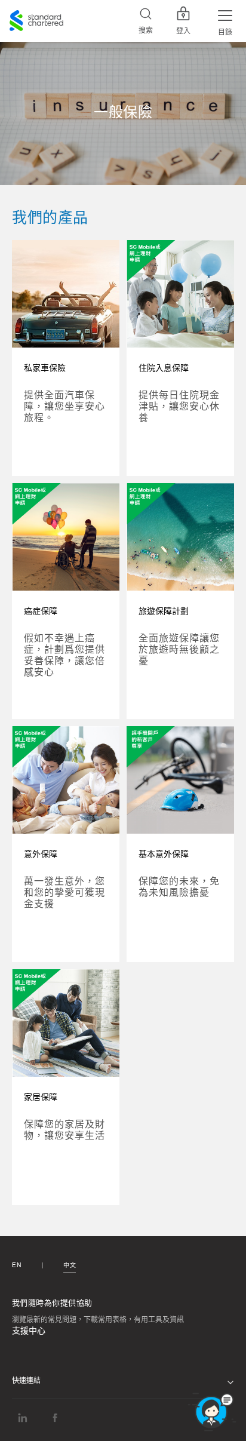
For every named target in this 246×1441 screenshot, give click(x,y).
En (16, 1265)
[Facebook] (55, 1417)
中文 (69, 1265)
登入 (183, 31)
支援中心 (28, 1331)
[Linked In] (22, 1417)
